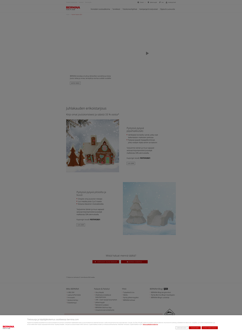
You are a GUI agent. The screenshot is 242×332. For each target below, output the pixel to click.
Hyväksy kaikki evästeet (210, 328)
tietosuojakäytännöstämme (150, 324)
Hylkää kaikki (195, 328)
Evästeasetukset (182, 328)
